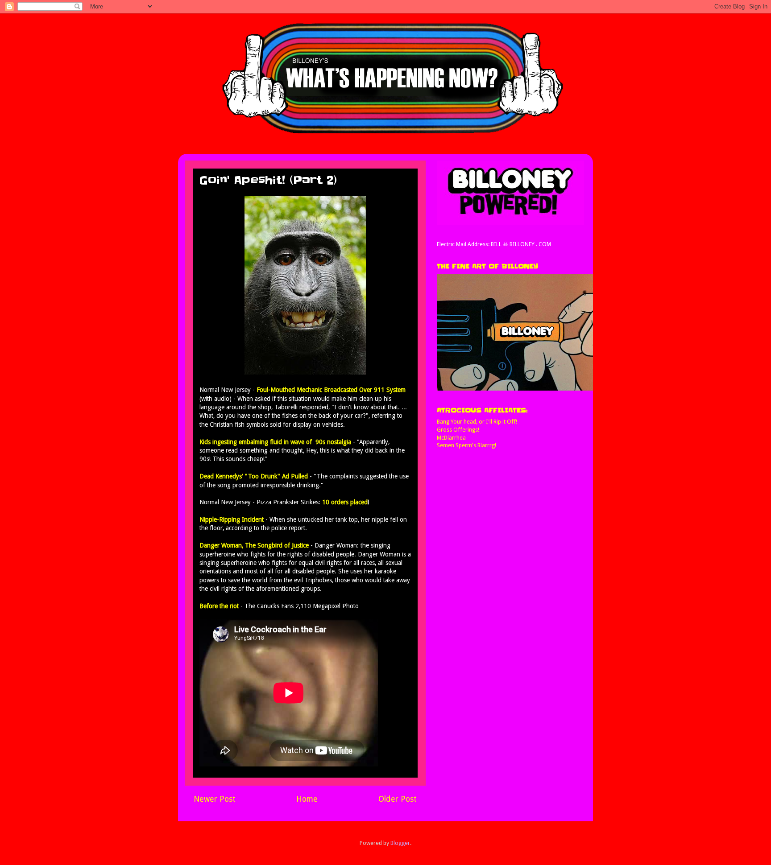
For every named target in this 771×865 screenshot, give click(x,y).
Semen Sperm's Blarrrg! (466, 445)
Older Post (397, 799)
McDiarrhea (451, 437)
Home (307, 799)
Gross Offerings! (458, 429)
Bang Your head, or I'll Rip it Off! (477, 421)
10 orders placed (345, 502)
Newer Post (215, 799)
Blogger (400, 843)
